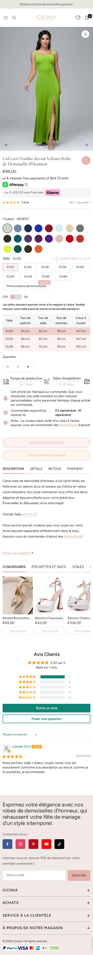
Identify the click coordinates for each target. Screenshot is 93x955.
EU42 (10, 276)
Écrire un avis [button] (46, 708)
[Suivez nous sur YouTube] (46, 844)
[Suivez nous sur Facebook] (7, 844)
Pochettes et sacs (49, 567)
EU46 (46, 276)
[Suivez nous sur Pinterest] (33, 844)
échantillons (68, 425)
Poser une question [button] (46, 719)
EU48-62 (30, 514)
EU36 (45, 267)
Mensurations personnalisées (28, 285)
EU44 (28, 276)
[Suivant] (86, 144)
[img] (12, 757)
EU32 (10, 267)
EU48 (63, 276)
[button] (27, 676)
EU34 (28, 267)
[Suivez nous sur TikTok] (59, 844)
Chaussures (14, 567)
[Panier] (87, 18)
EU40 (80, 267)
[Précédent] (6, 144)
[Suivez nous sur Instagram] (20, 844)
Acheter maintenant (46, 455)
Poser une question (16, 553)
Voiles (78, 567)
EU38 (62, 267)
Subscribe (79, 875)
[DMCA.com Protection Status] (54, 948)
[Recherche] (14, 18)
